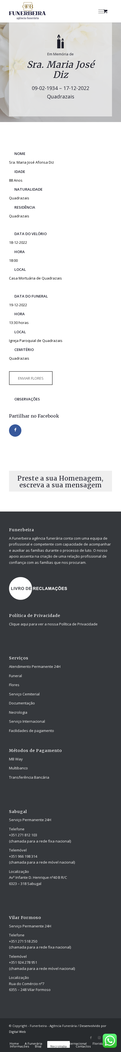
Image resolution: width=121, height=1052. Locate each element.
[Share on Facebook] (15, 430)
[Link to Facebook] (91, 1037)
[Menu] (101, 11)
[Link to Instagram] (99, 1037)
